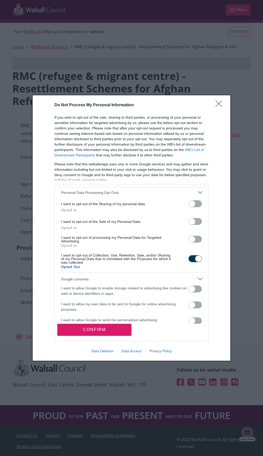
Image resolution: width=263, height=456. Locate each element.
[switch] (195, 203)
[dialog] (131, 227)
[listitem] (131, 192)
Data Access (131, 351)
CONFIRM (94, 329)
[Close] (220, 105)
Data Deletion (102, 351)
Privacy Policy (160, 351)
